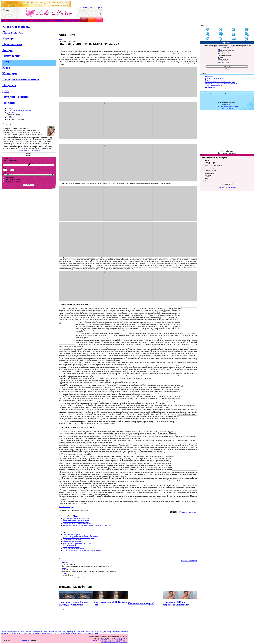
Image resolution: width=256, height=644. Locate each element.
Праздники (10, 102)
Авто (6, 62)
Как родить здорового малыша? (73, 548)
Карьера (8, 38)
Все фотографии (227, 108)
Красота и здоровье (16, 26)
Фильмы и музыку (211, 168)
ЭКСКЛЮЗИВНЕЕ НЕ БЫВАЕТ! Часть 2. (77, 518)
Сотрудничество (88, 633)
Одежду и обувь (210, 163)
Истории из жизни (15, 97)
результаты (220, 187)
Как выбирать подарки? (141, 603)
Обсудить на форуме (186, 512)
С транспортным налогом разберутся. (75, 522)
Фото (20, 633)
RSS (96, 633)
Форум (44, 633)
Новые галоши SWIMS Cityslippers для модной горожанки (83, 550)
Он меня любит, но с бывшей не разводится (220, 82)
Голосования (36, 633)
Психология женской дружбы (73, 539)
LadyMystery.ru (122, 638)
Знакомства (27, 633)
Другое (207, 178)
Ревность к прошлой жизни (214, 78)
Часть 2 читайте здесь (66, 507)
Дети (5, 91)
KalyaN (229, 104)
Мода (6, 67)
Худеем (207, 80)
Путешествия (12, 44)
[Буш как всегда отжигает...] (227, 101)
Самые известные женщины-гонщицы (76, 520)
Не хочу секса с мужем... (71, 547)
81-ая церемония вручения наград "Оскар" (77, 543)
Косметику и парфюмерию (214, 165)
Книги (207, 160)
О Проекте (84, 8)
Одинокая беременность (213, 85)
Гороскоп (15, 633)
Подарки (208, 176)
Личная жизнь (12, 32)
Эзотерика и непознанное (20, 79)
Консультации (5, 633)
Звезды (7, 50)
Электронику (209, 173)
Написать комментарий (189, 560)
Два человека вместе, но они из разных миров (221, 83)
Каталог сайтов (53, 633)
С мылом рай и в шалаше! (71, 534)
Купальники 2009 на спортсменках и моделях (78, 538)
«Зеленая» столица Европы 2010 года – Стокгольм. (80, 536)
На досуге (9, 85)
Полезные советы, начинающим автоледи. (77, 523)
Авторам (10, 108)
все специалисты (34, 150)
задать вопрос (22, 150)
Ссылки (9, 117)
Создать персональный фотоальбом (19, 110)
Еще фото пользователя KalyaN (227, 106)
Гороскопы (10, 112)
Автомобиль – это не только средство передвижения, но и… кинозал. (86, 525)
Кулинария (10, 73)
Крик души (209, 76)
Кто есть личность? (69, 545)
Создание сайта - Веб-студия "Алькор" (109, 641)
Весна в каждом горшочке (72, 541)
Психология (11, 56)
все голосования (231, 187)
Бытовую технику (211, 170)
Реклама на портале (95, 8)
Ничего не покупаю (211, 181)
